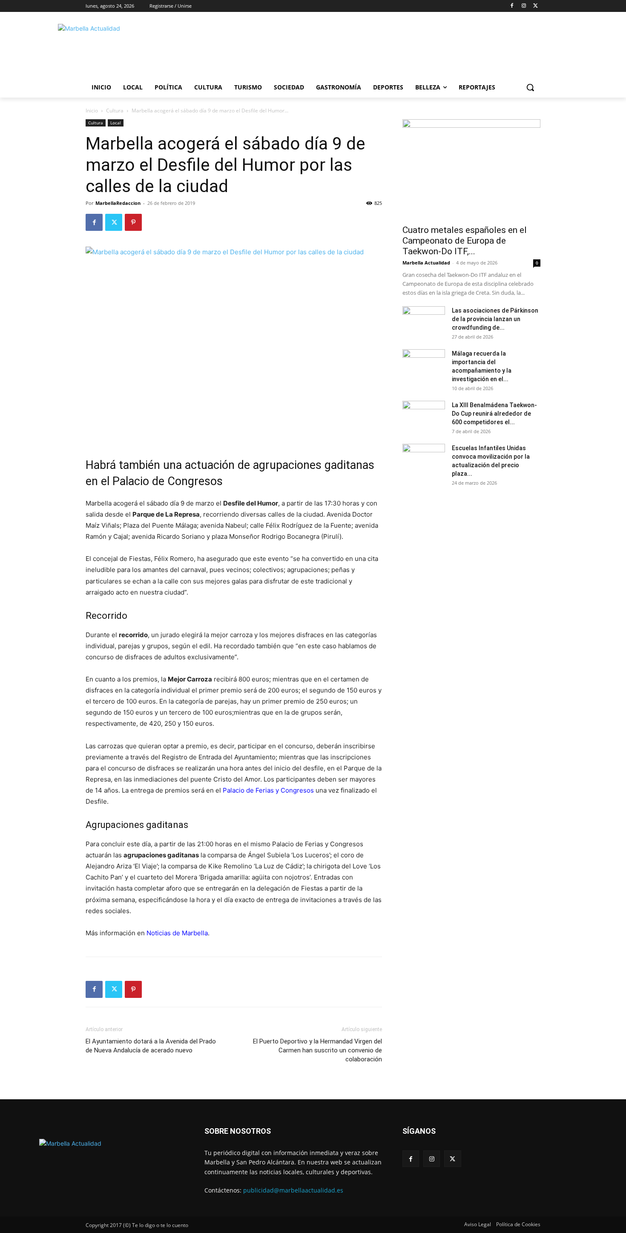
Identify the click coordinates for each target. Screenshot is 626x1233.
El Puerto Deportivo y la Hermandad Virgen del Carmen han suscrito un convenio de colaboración (317, 1050)
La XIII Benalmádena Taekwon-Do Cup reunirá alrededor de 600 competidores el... (494, 413)
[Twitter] (535, 6)
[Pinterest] (133, 222)
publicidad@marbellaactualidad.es (293, 1190)
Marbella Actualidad (426, 262)
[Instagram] (523, 6)
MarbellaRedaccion (118, 203)
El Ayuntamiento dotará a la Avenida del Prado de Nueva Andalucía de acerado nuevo (151, 1046)
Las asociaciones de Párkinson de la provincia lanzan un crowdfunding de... (495, 319)
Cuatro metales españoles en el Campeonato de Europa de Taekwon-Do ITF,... (464, 240)
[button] (530, 87)
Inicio (92, 110)
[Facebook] (512, 6)
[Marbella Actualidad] (154, 48)
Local (115, 123)
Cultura (114, 110)
